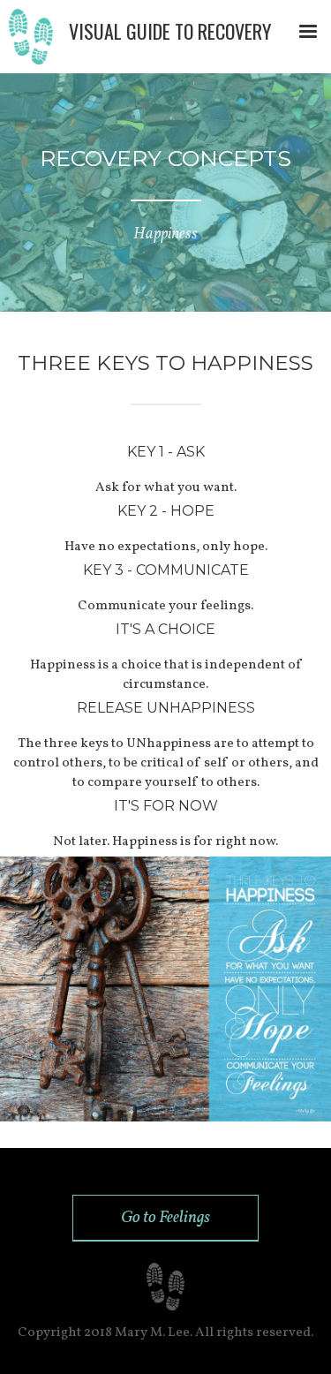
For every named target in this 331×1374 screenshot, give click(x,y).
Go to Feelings (165, 1217)
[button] (308, 32)
